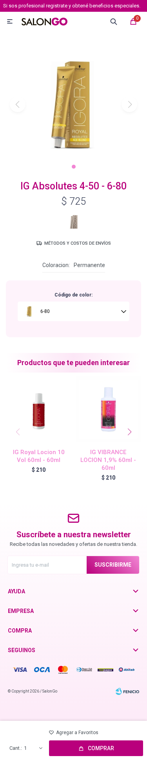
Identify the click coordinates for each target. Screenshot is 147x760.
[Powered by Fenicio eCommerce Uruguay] (127, 691)
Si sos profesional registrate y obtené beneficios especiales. (71, 6)
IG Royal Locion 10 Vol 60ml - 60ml (39, 456)
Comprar (101, 748)
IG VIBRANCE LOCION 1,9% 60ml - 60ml (108, 460)
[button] (74, 167)
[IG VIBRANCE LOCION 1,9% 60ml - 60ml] (109, 409)
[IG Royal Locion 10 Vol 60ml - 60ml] (39, 409)
